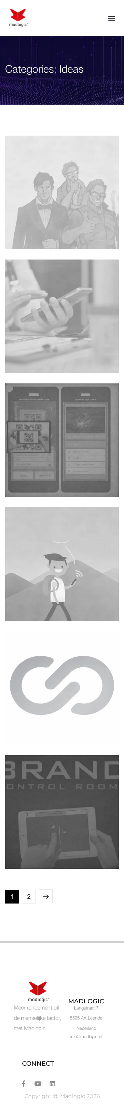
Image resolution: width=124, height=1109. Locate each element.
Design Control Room (48, 844)
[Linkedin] (52, 1083)
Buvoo (25, 720)
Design (23, 235)
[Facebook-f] (23, 1083)
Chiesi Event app (40, 349)
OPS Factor (33, 225)
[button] (111, 18)
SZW (23, 472)
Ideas (42, 235)
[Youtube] (38, 1083)
